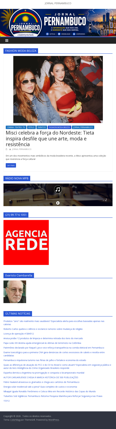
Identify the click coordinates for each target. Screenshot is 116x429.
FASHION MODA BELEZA (59, 127)
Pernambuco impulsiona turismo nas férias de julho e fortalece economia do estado (44, 360)
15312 (6, 400)
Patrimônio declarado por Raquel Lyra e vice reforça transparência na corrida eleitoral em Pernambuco (53, 347)
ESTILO (31, 127)
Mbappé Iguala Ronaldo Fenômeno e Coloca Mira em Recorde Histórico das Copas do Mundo (49, 391)
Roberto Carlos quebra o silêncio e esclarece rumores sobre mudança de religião (43, 329)
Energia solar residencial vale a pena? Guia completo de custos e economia (40, 386)
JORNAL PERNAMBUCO (83, 127)
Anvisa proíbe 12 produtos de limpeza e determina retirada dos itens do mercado (43, 338)
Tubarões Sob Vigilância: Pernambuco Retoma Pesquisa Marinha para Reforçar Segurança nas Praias (52, 396)
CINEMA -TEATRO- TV (16, 127)
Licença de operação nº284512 (18, 333)
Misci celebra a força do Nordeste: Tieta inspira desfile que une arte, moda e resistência (50, 138)
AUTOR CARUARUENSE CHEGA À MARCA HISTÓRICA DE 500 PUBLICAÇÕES (40, 377)
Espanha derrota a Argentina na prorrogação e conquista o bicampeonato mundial (43, 372)
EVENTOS (42, 127)
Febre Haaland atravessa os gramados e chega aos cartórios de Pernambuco (41, 382)
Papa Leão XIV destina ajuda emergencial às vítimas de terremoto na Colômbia (42, 343)
